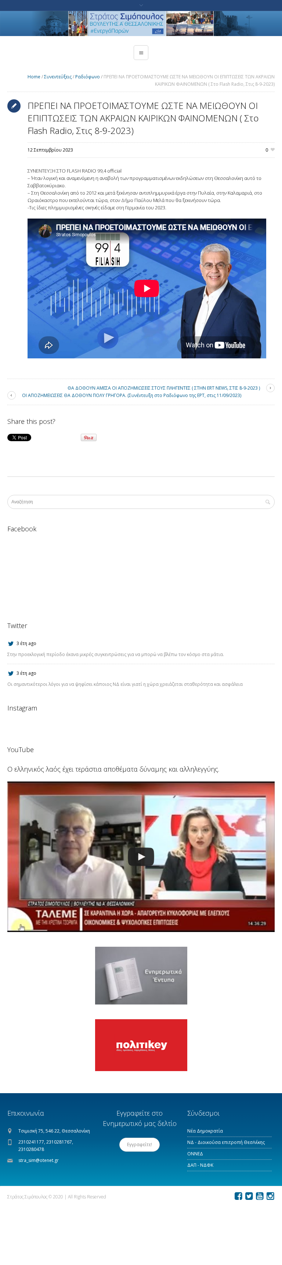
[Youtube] (259, 1196)
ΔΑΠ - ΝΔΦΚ (200, 1165)
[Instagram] (270, 1196)
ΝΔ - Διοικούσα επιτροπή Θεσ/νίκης (226, 1142)
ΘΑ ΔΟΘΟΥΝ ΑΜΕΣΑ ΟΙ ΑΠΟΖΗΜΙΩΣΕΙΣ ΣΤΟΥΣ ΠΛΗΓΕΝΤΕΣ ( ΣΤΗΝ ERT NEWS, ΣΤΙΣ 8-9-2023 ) (164, 388)
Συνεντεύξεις (58, 77)
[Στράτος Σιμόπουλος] (141, 23)
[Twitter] (249, 1196)
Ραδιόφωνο (87, 77)
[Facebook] (238, 1196)
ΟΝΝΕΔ (195, 1154)
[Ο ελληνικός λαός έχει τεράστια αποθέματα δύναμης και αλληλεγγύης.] (141, 857)
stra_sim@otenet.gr (38, 1160)
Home (34, 77)
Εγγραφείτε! (139, 1144)
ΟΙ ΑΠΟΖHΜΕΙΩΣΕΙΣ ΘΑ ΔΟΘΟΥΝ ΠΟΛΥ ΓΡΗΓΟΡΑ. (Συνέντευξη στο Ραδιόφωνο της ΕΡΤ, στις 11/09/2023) (131, 395)
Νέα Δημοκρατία (205, 1131)
